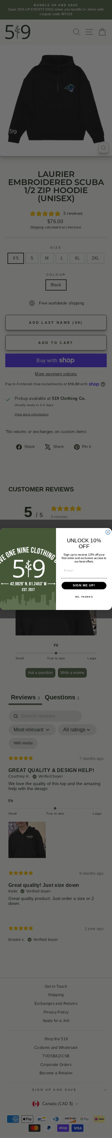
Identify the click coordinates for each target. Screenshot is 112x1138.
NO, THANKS (84, 596)
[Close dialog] (108, 532)
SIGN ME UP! (84, 585)
